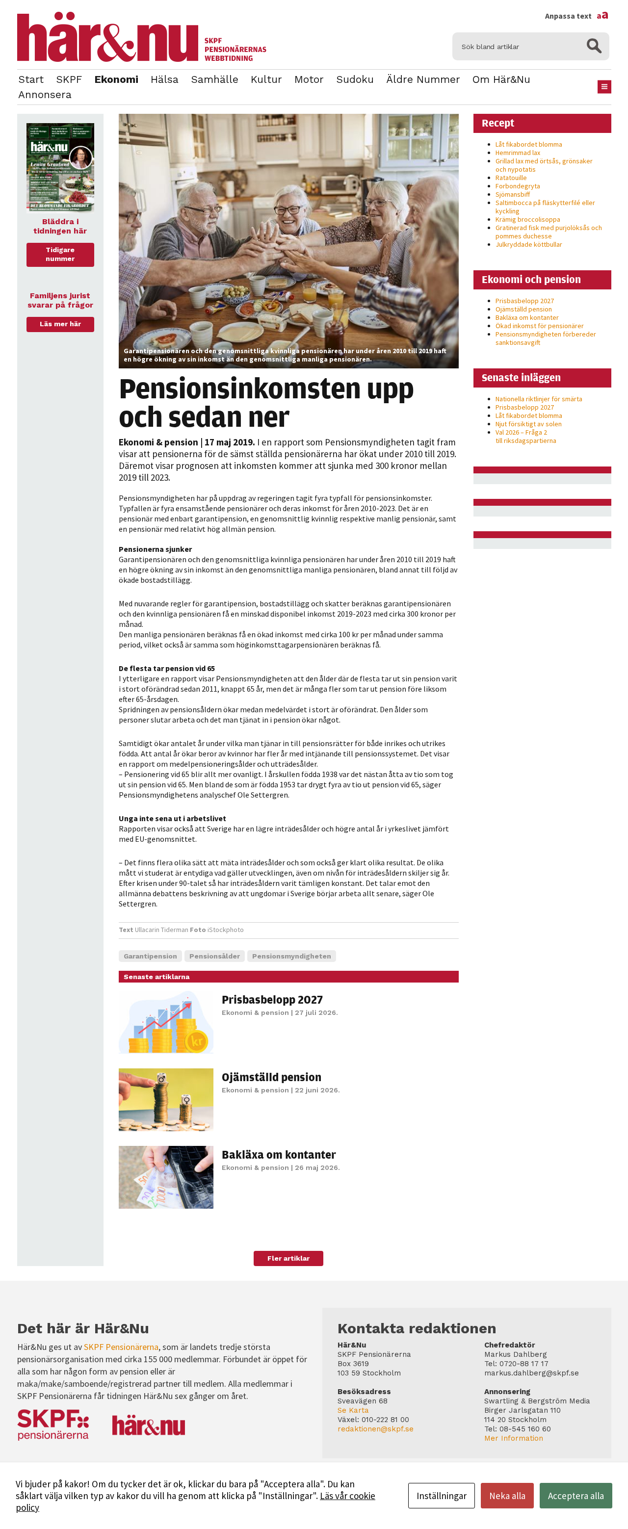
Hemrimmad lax (518, 152)
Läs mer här (60, 324)
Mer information (513, 1438)
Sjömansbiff (513, 194)
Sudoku (355, 79)
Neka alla (507, 1496)
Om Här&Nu (501, 79)
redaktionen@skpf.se (376, 1429)
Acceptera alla (576, 1496)
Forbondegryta (518, 185)
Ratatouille (511, 177)
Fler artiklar (288, 1258)
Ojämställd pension (271, 1076)
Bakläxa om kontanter (279, 1154)
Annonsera (45, 94)
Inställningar (442, 1496)
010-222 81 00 (385, 1419)
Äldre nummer (423, 79)
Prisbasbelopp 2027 (272, 999)
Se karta (353, 1410)
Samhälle (214, 79)
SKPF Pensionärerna (121, 1346)
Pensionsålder (214, 956)
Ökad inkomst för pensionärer (540, 325)
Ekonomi (116, 79)
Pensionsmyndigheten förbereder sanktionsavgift (546, 338)
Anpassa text (577, 16)
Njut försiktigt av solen (529, 423)
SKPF (69, 79)
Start (31, 79)
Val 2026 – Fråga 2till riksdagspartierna (526, 436)
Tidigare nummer (60, 254)
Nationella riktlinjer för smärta (539, 398)
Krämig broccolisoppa (528, 219)
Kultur (266, 79)
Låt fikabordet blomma (529, 144)
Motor (309, 79)
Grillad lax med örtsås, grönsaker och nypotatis (544, 165)
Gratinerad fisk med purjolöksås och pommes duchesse (549, 231)
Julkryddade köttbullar (529, 244)
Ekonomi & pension (158, 442)
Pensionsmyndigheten (291, 956)
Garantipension (150, 956)
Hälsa (165, 79)
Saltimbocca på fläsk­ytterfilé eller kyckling (545, 206)
